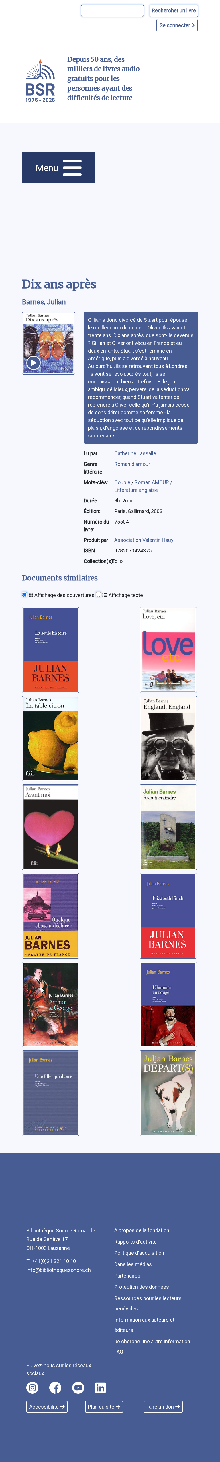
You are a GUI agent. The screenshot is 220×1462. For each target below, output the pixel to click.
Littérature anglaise (136, 490)
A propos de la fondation (141, 1230)
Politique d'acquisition (139, 1253)
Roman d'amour (132, 464)
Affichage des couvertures (64, 595)
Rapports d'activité (135, 1242)
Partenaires (127, 1276)
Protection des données (141, 1287)
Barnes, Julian (44, 302)
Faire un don (160, 1407)
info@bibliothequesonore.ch (58, 1270)
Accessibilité (44, 1407)
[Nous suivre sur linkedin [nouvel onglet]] (100, 1388)
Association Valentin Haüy (144, 540)
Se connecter (175, 25)
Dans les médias (133, 1264)
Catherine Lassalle (135, 453)
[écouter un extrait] (33, 363)
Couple (122, 482)
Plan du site (101, 1407)
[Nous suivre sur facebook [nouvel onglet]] (55, 1388)
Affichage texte (125, 595)
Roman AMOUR (152, 482)
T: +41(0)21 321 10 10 (51, 1261)
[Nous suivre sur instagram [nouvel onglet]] (32, 1388)
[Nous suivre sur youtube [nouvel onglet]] (78, 1388)
